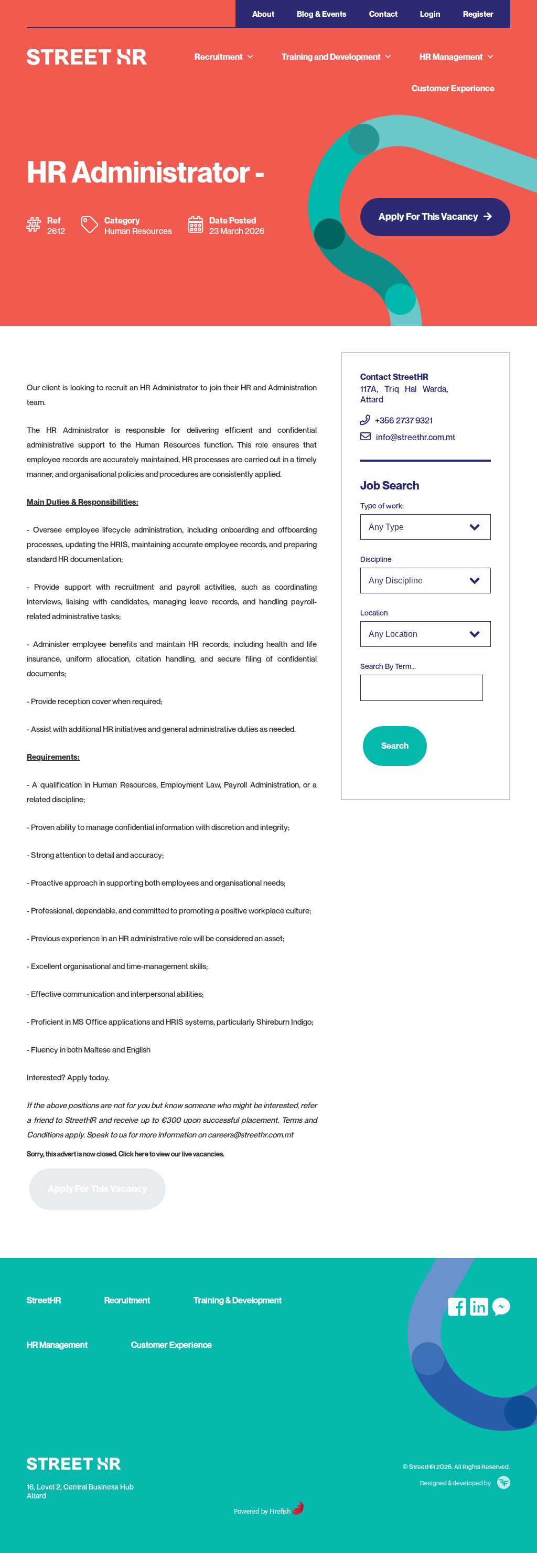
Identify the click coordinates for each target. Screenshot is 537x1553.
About (263, 13)
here (141, 1154)
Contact (383, 13)
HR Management (451, 56)
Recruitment (219, 56)
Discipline (376, 559)
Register (478, 13)
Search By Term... (388, 666)
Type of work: (382, 505)
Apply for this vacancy (428, 216)
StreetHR (44, 1300)
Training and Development (331, 56)
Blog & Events (322, 13)
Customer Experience (453, 88)
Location (374, 612)
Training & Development (238, 1300)
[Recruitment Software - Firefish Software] (269, 1511)
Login (430, 13)
